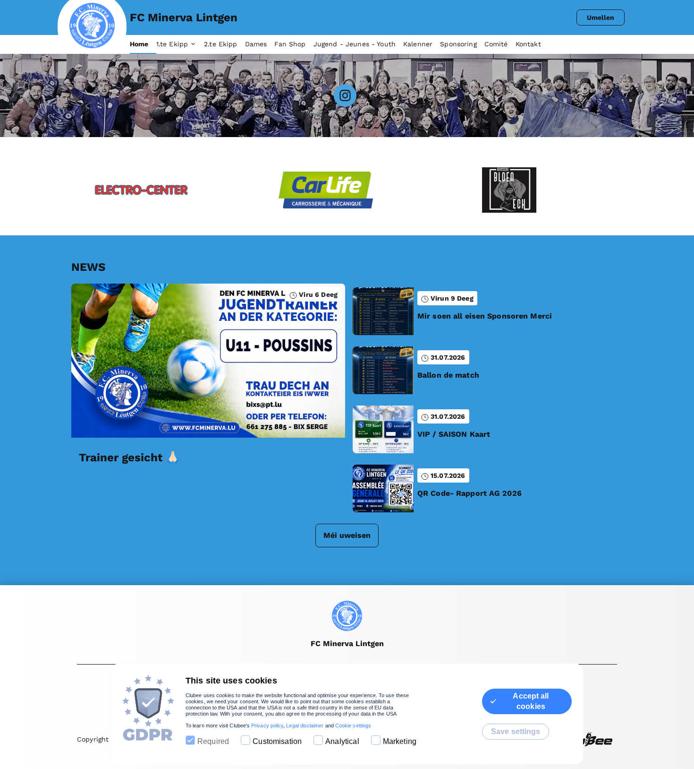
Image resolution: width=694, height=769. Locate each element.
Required (213, 741)
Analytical (342, 741)
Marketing (399, 741)
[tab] (143, 44)
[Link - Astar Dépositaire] (587, 190)
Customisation (277, 741)
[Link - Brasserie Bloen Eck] (403, 190)
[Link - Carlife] (220, 190)
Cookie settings (353, 725)
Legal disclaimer (304, 725)
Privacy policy (267, 725)
